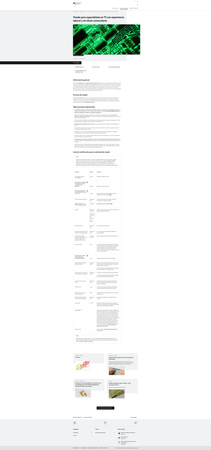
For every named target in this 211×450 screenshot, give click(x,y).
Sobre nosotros (115, 8)
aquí (109, 194)
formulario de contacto (89, 102)
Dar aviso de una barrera (103, 447)
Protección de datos (76, 447)
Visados (89, 11)
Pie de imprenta (83, 447)
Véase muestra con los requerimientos (104, 203)
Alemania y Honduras (134, 8)
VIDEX (79, 177)
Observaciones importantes (114, 67)
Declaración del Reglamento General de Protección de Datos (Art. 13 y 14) (80, 192)
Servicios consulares (124, 8)
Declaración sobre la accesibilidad (92, 447)
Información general (80, 67)
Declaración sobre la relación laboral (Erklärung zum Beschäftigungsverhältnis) (80, 257)
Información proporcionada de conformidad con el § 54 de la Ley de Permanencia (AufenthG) (80, 184)
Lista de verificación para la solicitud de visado (81, 71)
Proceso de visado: (96, 67)
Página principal (76, 11)
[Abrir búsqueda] (137, 4)
